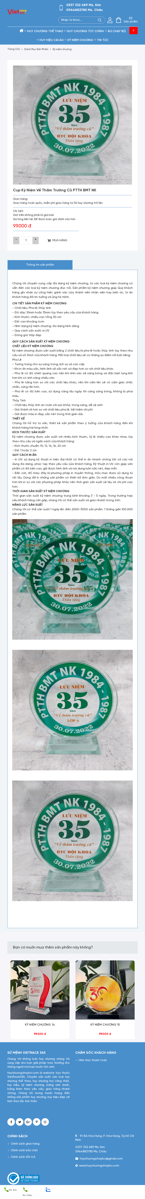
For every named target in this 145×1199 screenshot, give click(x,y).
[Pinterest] (36, 1122)
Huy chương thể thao (45, 31)
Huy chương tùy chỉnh (85, 31)
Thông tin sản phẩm (40, 264)
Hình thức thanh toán (93, 1060)
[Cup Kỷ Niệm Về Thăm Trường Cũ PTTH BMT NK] (72, 125)
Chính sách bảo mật (24, 1150)
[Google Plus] (28, 1122)
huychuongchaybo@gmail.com (101, 1158)
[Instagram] (45, 1122)
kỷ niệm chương (80, 40)
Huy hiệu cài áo (51, 40)
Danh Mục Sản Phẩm (36, 49)
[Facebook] (11, 1122)
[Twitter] (19, 1122)
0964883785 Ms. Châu (84, 10)
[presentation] (8, 1000)
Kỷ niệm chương (62, 49)
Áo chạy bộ (117, 31)
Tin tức (103, 40)
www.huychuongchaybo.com (99, 1165)
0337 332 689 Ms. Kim (83, 5)
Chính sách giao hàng (25, 1143)
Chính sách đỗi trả (23, 1157)
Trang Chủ (13, 49)
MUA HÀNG (59, 240)
